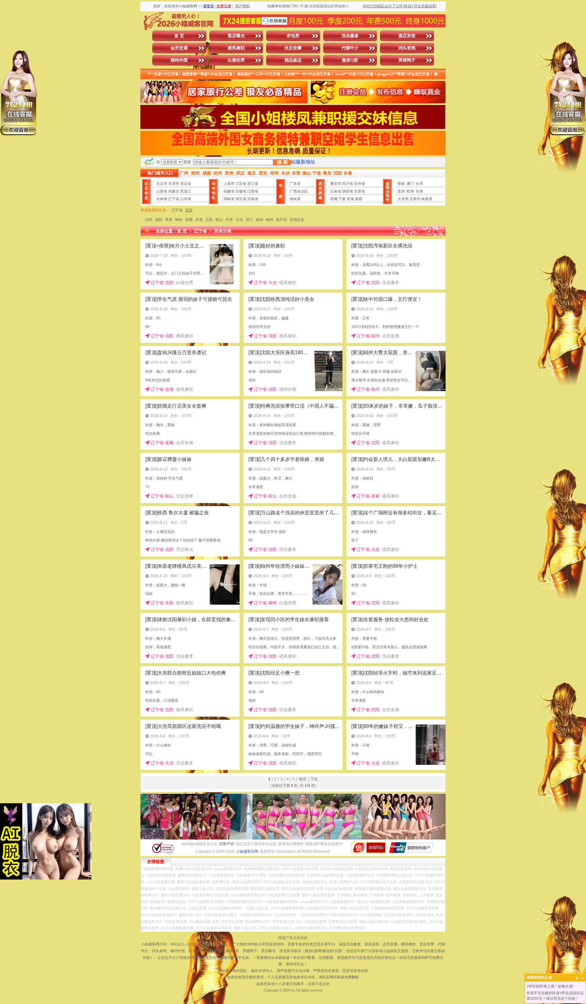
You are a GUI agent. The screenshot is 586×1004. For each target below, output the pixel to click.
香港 (401, 184)
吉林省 (161, 199)
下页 (314, 779)
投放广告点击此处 (293, 938)
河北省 (185, 184)
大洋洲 (402, 199)
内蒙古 (173, 191)
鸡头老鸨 (406, 48)
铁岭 (179, 220)
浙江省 (252, 184)
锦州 (269, 220)
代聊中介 (350, 48)
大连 (239, 220)
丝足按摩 (293, 48)
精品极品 (293, 60)
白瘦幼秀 (236, 60)
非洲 (419, 191)
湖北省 (240, 199)
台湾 (419, 184)
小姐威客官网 (247, 851)
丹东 (229, 220)
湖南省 (228, 199)
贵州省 (359, 184)
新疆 (358, 199)
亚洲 (401, 191)
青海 (350, 199)
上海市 (228, 184)
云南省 (335, 191)
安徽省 (240, 191)
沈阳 (148, 220)
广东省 (295, 184)
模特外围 (179, 60)
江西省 (252, 191)
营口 (249, 220)
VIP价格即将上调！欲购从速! (549, 986)
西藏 (334, 199)
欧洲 (410, 191)
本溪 (199, 220)
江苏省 (240, 184)
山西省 (161, 191)
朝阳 (158, 220)
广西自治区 (299, 191)
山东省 (185, 199)
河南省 (252, 199)
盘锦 (259, 220)
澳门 (410, 184)
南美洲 (426, 199)
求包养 (293, 36)
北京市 (161, 184)
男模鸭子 (406, 60)
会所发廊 (179, 48)
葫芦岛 (281, 220)
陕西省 (347, 191)
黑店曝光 (236, 36)
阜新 (168, 220)
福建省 (228, 191)
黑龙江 (185, 191)
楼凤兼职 (236, 48)
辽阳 (209, 220)
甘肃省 (359, 191)
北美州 (414, 199)
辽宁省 (173, 199)
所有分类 (222, 231)
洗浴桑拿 (350, 36)
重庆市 (335, 184)
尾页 (302, 779)
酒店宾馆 (406, 36)
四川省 (347, 184)
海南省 (295, 199)
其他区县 (297, 220)
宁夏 (342, 199)
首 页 (179, 36)
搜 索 (282, 162)
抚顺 (189, 220)
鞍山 (219, 220)
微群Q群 (350, 60)
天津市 (173, 184)
